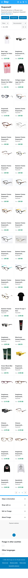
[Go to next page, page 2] (25, 492)
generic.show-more (6, 14)
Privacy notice (23, 562)
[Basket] (23, 2)
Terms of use (5, 562)
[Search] (26, 2)
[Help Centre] (18, 2)
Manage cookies (14, 562)
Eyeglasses (23, 17)
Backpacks (5, 17)
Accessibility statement (14, 566)
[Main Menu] (2, 2)
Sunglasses (14, 17)
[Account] (20, 2)
